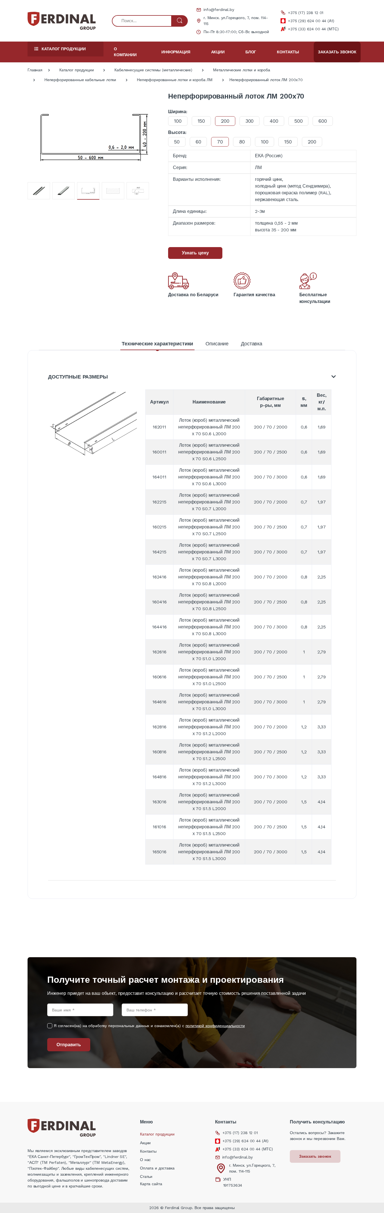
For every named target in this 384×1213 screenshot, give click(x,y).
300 (249, 121)
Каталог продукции (76, 70)
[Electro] (62, 21)
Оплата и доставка (157, 1168)
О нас (145, 1159)
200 (312, 142)
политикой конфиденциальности (215, 1025)
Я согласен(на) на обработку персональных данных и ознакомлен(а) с (149, 1025)
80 (242, 142)
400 (274, 121)
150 (201, 121)
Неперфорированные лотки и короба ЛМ (175, 79)
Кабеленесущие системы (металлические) (153, 70)
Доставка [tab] (251, 343)
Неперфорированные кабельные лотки (80, 79)
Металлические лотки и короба (241, 70)
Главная (35, 70)
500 (298, 121)
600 (323, 121)
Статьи (146, 1176)
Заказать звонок (337, 52)
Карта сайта (151, 1184)
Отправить (69, 1044)
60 (198, 142)
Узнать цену (195, 253)
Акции (218, 52)
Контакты (288, 52)
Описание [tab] (217, 343)
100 (178, 121)
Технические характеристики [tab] (157, 343)
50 (177, 142)
